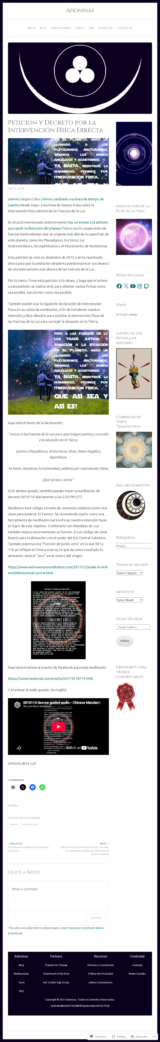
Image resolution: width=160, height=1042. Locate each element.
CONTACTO (124, 28)
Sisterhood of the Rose (56, 973)
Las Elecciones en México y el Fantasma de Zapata (28, 847)
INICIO (32, 28)
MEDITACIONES (61, 28)
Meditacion (30, 825)
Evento (14, 825)
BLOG (43, 28)
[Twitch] (146, 286)
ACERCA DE (105, 28)
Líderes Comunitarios (101, 982)
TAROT (80, 28)
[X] (126, 286)
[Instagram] (140, 286)
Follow (124, 640)
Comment (95, 917)
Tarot (21, 982)
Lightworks (31, 818)
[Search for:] (134, 546)
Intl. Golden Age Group (56, 982)
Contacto (137, 965)
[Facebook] (119, 286)
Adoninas (80, 10)
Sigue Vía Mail (129, 619)
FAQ (91, 28)
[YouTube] (133, 286)
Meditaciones (21, 973)
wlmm (14, 199)
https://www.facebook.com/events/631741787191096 (50, 678)
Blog (21, 965)
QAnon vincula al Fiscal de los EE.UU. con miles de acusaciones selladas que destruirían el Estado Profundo (84, 849)
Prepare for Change (56, 965)
